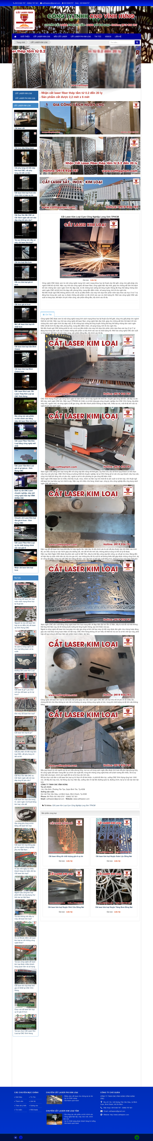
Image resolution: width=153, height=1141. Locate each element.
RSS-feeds (34, 1110)
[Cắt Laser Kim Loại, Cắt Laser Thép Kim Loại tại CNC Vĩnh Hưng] (25, 381)
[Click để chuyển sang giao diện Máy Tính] (21, 1137)
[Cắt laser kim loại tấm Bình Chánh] (25, 336)
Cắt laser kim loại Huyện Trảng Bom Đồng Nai (113, 907)
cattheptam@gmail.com (51, 3)
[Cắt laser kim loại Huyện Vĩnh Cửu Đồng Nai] (66, 887)
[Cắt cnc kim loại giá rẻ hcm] (25, 272)
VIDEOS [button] (108, 36)
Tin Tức (33, 1097)
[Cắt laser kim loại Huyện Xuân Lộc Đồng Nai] (114, 836)
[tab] (47, 314)
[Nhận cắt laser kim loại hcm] (25, 557)
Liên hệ (32, 1101)
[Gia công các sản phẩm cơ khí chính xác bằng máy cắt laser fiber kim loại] (25, 406)
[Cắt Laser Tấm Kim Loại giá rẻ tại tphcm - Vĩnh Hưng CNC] (25, 455)
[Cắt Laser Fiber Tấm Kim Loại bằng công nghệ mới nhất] (25, 431)
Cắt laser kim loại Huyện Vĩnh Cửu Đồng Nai (66, 907)
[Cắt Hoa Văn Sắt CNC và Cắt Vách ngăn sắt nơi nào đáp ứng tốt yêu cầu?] (25, 205)
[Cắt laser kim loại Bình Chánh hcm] (25, 359)
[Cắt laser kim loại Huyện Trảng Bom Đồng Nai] (114, 887)
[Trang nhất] (15, 36)
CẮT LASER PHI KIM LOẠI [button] (81, 36)
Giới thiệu (19, 1097)
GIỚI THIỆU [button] (25, 36)
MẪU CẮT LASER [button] (60, 36)
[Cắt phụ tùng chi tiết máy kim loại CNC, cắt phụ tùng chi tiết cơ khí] (25, 158)
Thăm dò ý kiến (21, 1105)
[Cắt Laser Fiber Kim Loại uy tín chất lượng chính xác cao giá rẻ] (25, 532)
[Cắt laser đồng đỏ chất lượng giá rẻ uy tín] (66, 836)
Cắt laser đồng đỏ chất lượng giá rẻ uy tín (66, 856)
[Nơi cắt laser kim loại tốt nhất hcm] (25, 314)
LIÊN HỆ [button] (118, 36)
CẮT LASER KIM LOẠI (22, 105)
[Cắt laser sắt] (25, 118)
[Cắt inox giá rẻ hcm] (25, 294)
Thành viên (19, 1101)
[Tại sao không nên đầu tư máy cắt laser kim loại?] (25, 230)
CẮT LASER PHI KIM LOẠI (25, 98)
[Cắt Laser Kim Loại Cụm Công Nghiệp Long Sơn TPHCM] (90, 248)
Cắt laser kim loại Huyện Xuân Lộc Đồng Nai (114, 856)
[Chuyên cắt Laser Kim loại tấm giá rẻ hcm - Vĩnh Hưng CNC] (25, 508)
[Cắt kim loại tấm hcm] (25, 252)
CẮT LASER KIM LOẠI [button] (41, 36)
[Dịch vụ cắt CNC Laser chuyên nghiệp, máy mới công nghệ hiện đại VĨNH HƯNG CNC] (25, 480)
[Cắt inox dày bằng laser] (25, 138)
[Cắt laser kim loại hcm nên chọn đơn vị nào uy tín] (25, 182)
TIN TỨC (17, 578)
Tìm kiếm (19, 1110)
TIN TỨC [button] (97, 36)
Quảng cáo (34, 1105)
